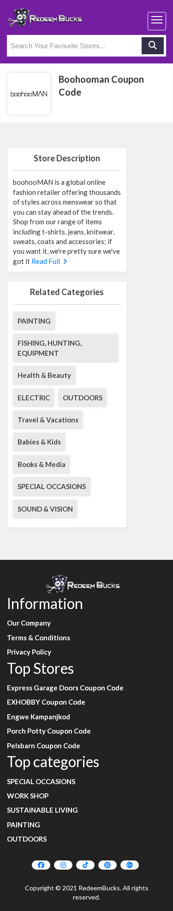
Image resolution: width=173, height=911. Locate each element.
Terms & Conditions (38, 637)
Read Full (46, 261)
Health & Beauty (44, 375)
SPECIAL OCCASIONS (52, 486)
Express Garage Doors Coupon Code (65, 687)
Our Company (29, 623)
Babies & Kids (39, 442)
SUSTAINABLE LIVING (42, 810)
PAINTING (34, 321)
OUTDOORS (82, 397)
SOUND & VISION (45, 509)
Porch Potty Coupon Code (49, 731)
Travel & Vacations (48, 420)
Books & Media (42, 464)
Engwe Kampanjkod (38, 716)
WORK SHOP (27, 795)
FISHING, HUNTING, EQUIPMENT (50, 348)
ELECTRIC (34, 397)
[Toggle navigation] (157, 21)
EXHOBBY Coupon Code (46, 702)
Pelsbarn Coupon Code (43, 745)
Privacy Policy (29, 652)
